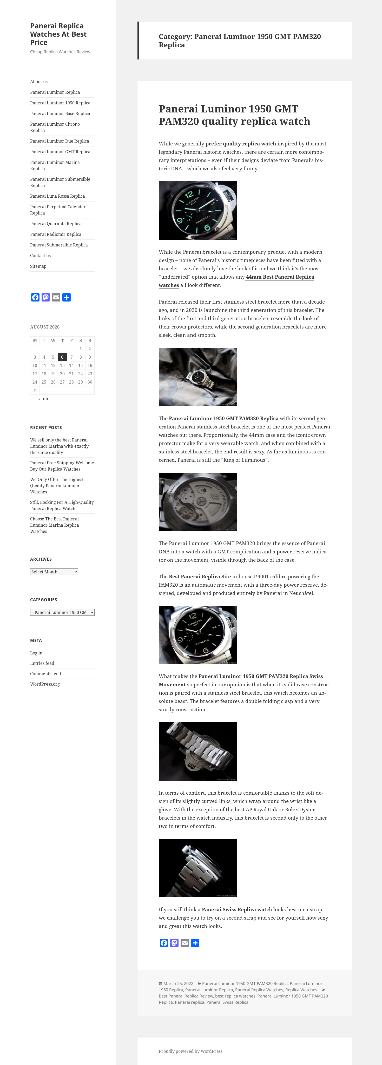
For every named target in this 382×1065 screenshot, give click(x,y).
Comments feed (45, 673)
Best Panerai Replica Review (186, 996)
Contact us (40, 255)
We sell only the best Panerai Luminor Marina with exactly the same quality (59, 446)
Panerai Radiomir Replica (55, 234)
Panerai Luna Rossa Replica (57, 196)
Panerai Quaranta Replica (56, 223)
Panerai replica (189, 1002)
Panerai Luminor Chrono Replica (55, 127)
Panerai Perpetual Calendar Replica (58, 210)
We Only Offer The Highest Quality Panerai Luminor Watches (57, 486)
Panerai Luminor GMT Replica (60, 152)
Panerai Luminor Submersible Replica (60, 182)
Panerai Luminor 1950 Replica (60, 103)
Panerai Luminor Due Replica (59, 141)
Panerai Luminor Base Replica (60, 113)
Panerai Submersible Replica (59, 245)
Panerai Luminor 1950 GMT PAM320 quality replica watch (235, 115)
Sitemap (38, 266)
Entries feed (42, 663)
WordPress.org (45, 684)
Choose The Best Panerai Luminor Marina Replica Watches (54, 525)
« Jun (43, 398)
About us (39, 81)
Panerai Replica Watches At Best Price (58, 34)
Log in (36, 653)
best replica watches (235, 996)
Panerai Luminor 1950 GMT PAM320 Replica (245, 983)
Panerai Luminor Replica (55, 92)
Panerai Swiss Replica (227, 1002)
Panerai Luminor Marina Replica (55, 165)
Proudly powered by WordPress (190, 1051)
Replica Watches (301, 990)
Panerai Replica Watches (259, 990)
